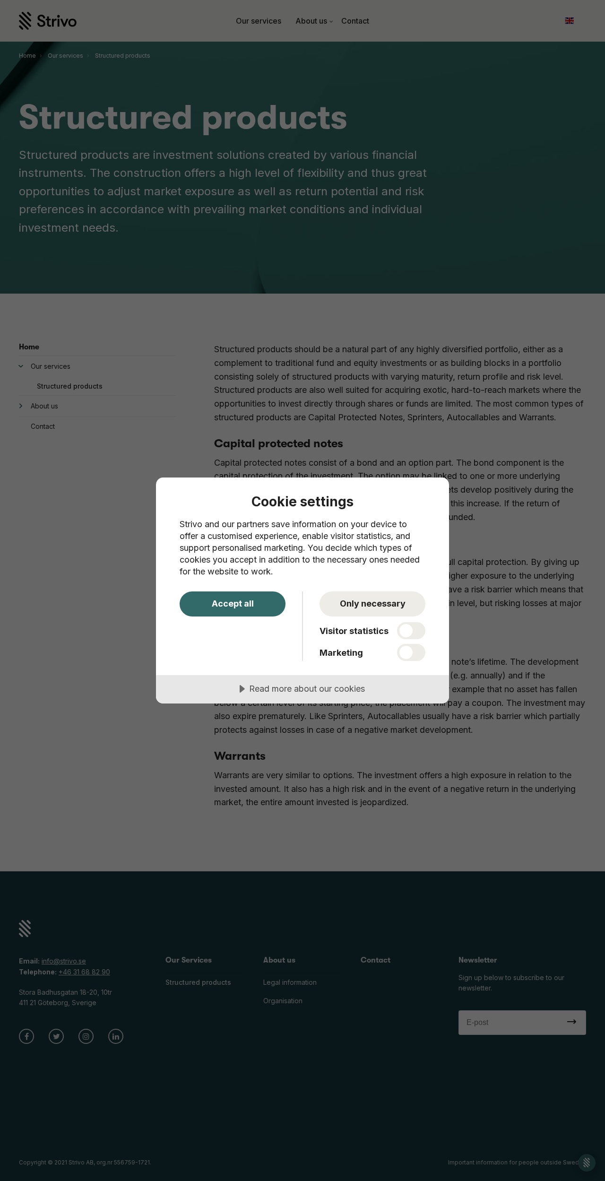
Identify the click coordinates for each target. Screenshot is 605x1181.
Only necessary (373, 603)
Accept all (233, 603)
